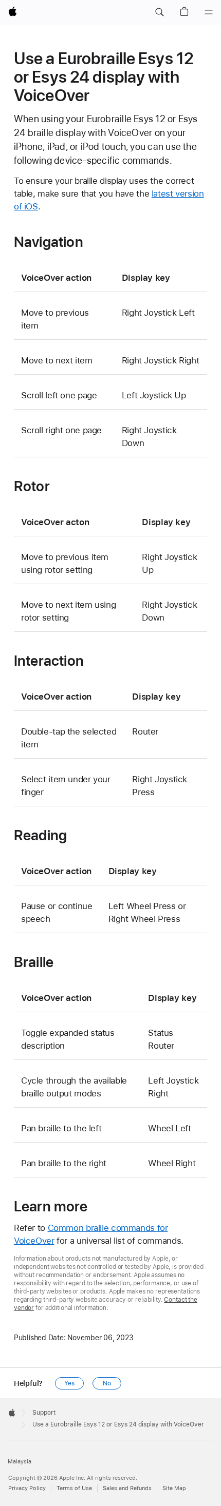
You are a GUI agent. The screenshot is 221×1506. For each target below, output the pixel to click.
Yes (69, 1383)
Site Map (174, 1488)
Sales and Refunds (127, 1488)
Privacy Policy (27, 1488)
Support (44, 1412)
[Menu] (208, 12)
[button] (159, 12)
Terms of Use (74, 1488)
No (107, 1383)
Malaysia (19, 1461)
